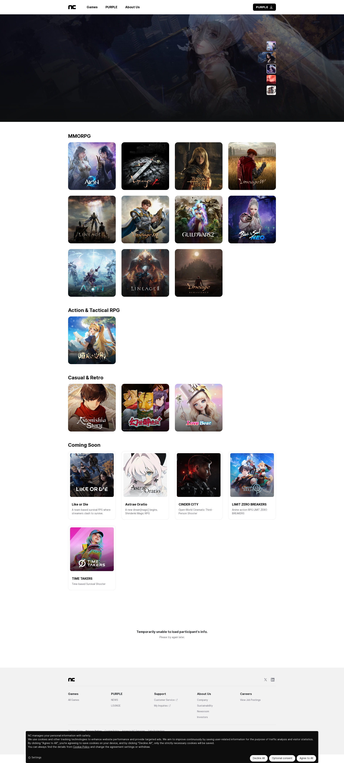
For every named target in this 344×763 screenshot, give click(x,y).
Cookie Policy (81, 746)
